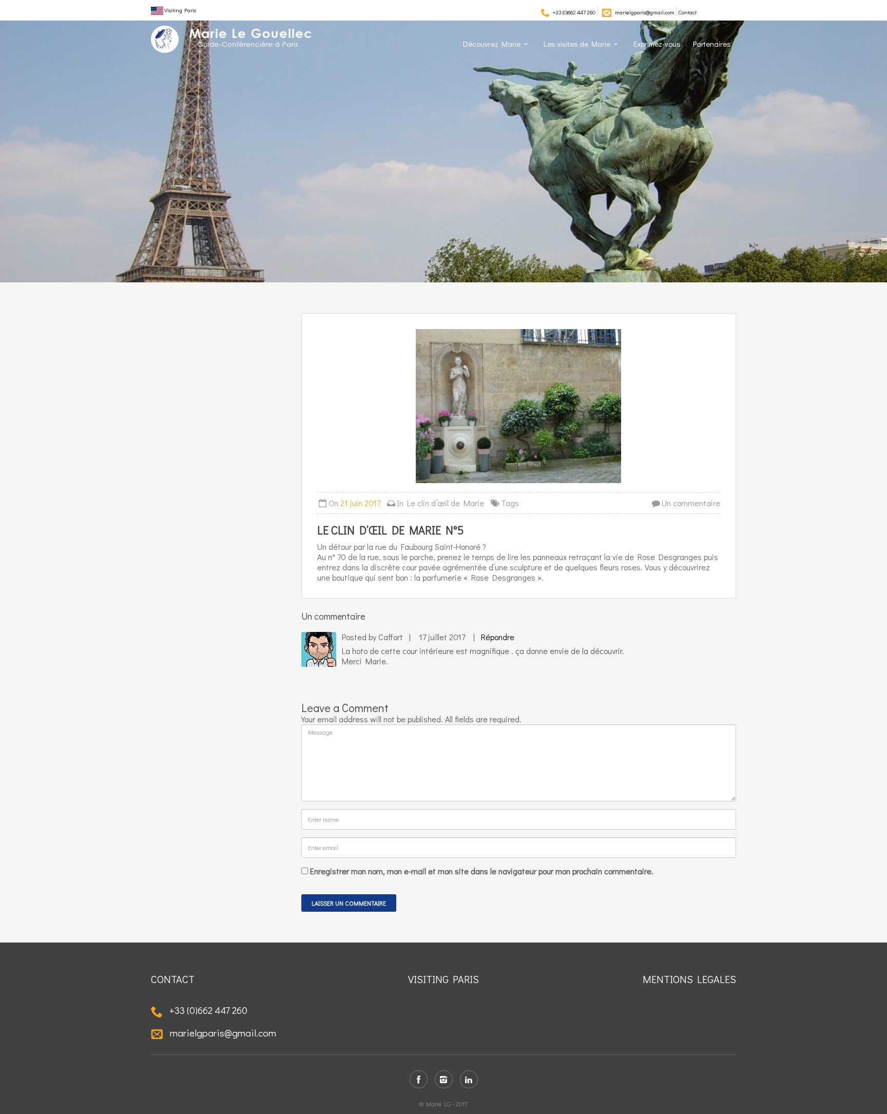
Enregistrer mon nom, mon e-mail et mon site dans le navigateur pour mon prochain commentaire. (481, 871)
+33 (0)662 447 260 (574, 12)
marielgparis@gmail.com (644, 12)
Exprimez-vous (657, 44)
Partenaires (712, 44)
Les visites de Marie (577, 44)
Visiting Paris (179, 10)
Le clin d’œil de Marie (445, 502)
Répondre (497, 636)
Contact (688, 12)
